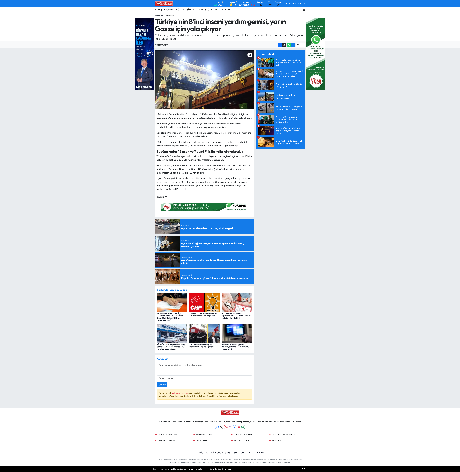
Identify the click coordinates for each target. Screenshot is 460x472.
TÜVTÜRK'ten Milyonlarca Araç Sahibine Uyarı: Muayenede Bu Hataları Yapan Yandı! (171, 346)
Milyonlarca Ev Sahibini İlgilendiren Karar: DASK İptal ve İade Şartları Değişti (236, 315)
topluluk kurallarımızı (180, 393)
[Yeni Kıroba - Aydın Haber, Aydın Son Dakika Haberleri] (164, 3)
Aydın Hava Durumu (204, 434)
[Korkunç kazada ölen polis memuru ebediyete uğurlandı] (204, 333)
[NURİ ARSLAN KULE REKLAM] (144, 53)
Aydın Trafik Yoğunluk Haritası (283, 434)
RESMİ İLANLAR (223, 9)
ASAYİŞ (158, 9)
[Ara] (304, 3)
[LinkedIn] (234, 427)
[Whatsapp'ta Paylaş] (289, 45)
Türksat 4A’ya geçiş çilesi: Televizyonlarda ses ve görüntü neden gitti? (235, 346)
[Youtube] (239, 427)
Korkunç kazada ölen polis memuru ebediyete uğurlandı (202, 345)
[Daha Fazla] (293, 45)
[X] (221, 427)
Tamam (303, 468)
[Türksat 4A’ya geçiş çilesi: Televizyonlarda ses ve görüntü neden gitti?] (237, 333)
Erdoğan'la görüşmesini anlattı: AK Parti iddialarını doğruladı (203, 314)
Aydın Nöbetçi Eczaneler (167, 434)
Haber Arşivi (277, 440)
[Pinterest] (226, 427)
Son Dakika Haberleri (242, 440)
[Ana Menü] (304, 9)
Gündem (170, 15)
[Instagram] (230, 427)
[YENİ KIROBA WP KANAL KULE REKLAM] (315, 53)
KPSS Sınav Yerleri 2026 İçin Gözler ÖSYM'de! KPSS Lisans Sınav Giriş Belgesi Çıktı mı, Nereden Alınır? (170, 317)
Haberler (159, 15)
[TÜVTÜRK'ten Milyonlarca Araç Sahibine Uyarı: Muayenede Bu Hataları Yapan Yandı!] (172, 333)
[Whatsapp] (243, 427)
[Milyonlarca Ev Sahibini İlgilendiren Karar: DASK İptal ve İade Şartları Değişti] (237, 302)
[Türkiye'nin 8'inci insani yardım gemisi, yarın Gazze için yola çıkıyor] (204, 79)
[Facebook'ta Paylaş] (280, 45)
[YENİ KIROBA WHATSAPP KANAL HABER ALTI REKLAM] (204, 206)
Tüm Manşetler (201, 440)
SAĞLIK (209, 9)
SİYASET (191, 9)
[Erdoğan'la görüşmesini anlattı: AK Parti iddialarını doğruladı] (204, 302)
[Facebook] (217, 427)
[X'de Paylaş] (284, 45)
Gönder (162, 384)
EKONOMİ (169, 9)
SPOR (200, 9)
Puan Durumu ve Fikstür (167, 440)
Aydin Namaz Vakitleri (243, 434)
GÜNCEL (180, 9)
